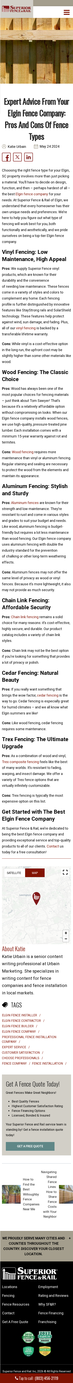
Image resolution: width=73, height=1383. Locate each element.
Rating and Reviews (53, 1296)
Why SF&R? (47, 1304)
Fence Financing (50, 1313)
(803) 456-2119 (46, 1378)
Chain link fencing (25, 617)
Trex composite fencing (20, 762)
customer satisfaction (21, 1052)
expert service (14, 1047)
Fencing (8, 1296)
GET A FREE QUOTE (30, 1146)
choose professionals (21, 1058)
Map (35, 873)
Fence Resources (15, 1304)
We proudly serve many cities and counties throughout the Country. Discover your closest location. (36, 1246)
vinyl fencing (26, 328)
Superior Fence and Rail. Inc (19, 1371)
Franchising (47, 1322)
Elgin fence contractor (22, 1021)
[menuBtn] (67, 12)
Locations (9, 1287)
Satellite (14, 873)
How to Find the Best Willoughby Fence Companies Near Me (31, 1194)
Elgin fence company (32, 194)
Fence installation (48, 1063)
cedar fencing (47, 695)
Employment (48, 1287)
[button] (36, 898)
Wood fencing (22, 452)
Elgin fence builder (18, 1026)
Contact (53, 846)
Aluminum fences (25, 503)
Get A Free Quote (15, 1322)
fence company (14, 1063)
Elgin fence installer (20, 1015)
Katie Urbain (17, 147)
